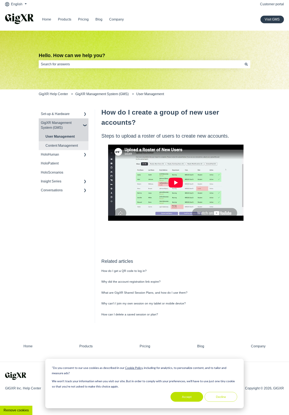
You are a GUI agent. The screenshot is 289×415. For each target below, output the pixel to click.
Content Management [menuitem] (61, 145)
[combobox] (140, 64)
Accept (187, 397)
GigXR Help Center (53, 94)
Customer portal (272, 4)
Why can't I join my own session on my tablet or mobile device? (143, 303)
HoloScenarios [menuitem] (52, 172)
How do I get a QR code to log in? (124, 271)
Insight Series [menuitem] (51, 181)
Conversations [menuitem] (52, 190)
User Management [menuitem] (60, 136)
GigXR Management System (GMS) (102, 94)
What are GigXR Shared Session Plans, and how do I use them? (144, 292)
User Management (150, 94)
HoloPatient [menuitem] (50, 163)
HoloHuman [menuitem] (50, 154)
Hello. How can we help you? (72, 55)
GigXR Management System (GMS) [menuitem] (56, 125)
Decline (221, 397)
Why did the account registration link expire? (131, 281)
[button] (85, 114)
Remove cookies (16, 410)
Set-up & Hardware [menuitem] (55, 114)
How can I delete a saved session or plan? (129, 314)
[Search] (246, 64)
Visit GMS (272, 19)
